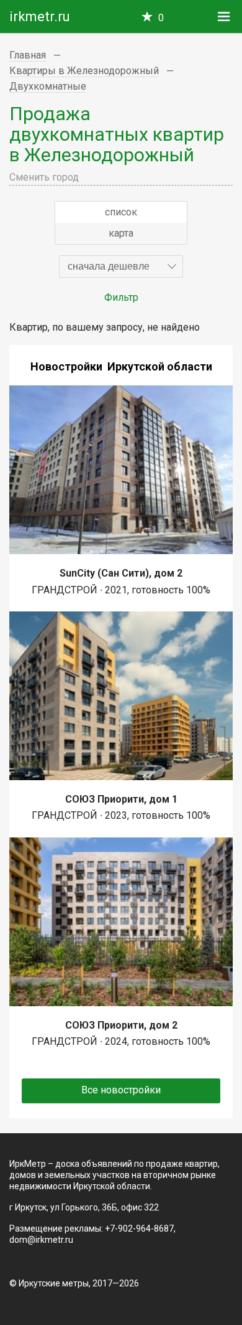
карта (121, 233)
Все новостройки (121, 1090)
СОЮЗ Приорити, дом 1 (121, 799)
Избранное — (161, 17)
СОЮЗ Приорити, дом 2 (121, 1025)
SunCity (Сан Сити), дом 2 (121, 573)
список (121, 212)
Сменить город (44, 177)
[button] (121, 266)
